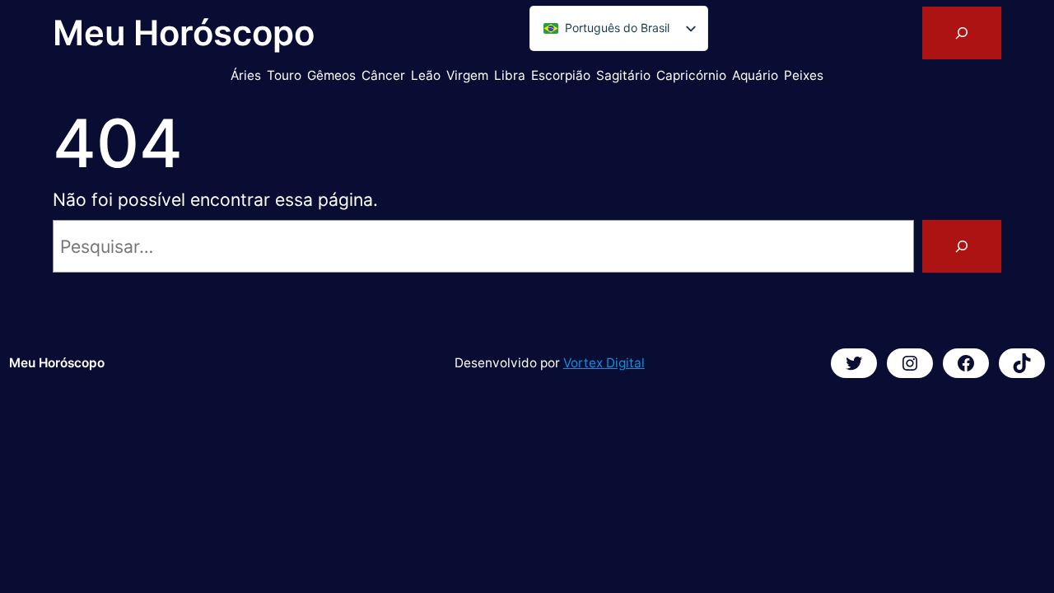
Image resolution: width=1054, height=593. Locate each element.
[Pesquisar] (961, 246)
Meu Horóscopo (184, 33)
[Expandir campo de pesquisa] (961, 33)
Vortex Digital (604, 363)
